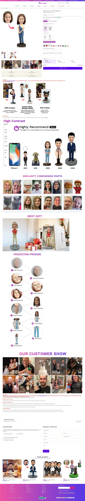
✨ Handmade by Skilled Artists (6, 0)
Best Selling (6, 8)
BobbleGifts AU (20, 497)
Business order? (79, 65)
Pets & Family (52, 6)
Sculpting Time (49, 58)
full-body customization (11, 80)
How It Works (12, 488)
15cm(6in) (45, 21)
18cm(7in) (50, 21)
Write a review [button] (78, 421)
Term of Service (28, 492)
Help (68, 6)
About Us (11, 487)
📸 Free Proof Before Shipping (18, 0)
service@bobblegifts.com (42, 395)
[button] (49, 12)
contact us (46, 117)
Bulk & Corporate (61, 6)
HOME (2, 8)
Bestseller (24, 6)
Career (45, 6)
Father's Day (17, 6)
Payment (11, 489)
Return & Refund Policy (29, 489)
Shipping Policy (28, 488)
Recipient (39, 6)
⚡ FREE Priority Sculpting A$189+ (31, 0)
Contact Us (28, 487)
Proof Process (12, 492)
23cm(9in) (54, 21)
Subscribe (72, 487)
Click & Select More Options (49, 41)
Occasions (32, 6)
